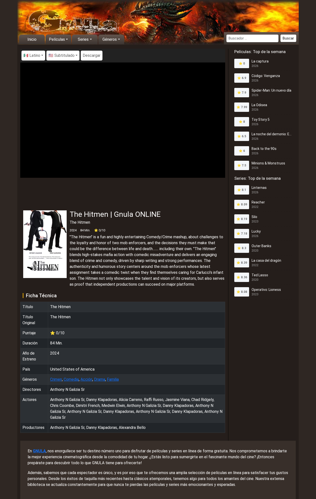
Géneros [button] (109, 39)
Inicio (32, 39)
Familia (113, 379)
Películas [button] (57, 39)
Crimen (56, 379)
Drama (99, 379)
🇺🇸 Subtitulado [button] (61, 55)
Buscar (288, 38)
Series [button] (83, 39)
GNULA (39, 451)
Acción (86, 379)
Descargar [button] (91, 55)
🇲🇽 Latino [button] (31, 55)
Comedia (71, 379)
